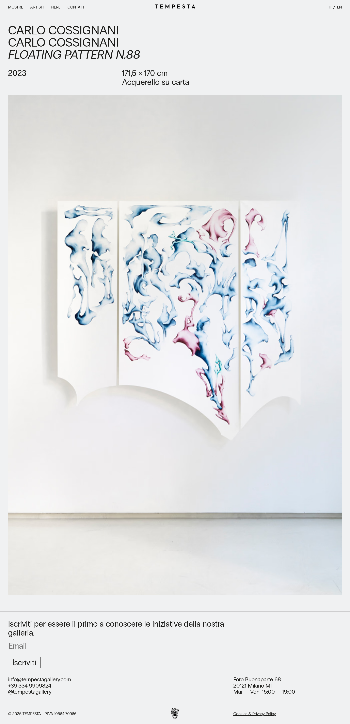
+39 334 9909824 (29, 686)
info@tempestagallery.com (39, 679)
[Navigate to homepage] (175, 7)
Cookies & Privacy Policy (254, 713)
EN (339, 7)
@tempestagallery (29, 692)
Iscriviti (24, 663)
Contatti (76, 7)
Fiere (55, 7)
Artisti (37, 7)
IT (330, 7)
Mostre (15, 7)
